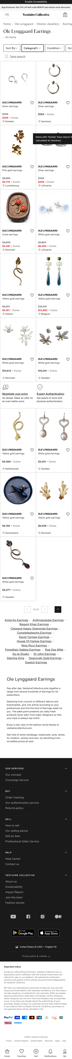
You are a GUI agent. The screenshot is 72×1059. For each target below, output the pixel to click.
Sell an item (12, 836)
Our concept (13, 775)
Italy (64, 1041)
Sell (8, 819)
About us (11, 881)
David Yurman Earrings (34, 637)
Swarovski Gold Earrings (45, 658)
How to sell (12, 825)
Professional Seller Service (22, 841)
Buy (7, 791)
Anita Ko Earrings (16, 620)
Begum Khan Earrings (34, 624)
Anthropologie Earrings (47, 620)
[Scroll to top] (58, 609)
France (9, 1041)
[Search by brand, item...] (6, 14)
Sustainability (13, 887)
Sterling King (15, 658)
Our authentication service (22, 803)
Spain (57, 1041)
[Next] (44, 609)
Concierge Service (17, 780)
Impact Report (14, 892)
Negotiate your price (15, 394)
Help (8, 852)
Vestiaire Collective (20, 875)
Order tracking (14, 797)
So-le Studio (20, 654)
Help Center (12, 859)
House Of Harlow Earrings (34, 641)
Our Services (14, 768)
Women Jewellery (48, 24)
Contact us (12, 864)
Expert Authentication (50, 394)
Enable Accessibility (36, 1)
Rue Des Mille (54, 650)
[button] (65, 14)
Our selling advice (16, 831)
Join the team (14, 897)
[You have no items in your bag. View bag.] (65, 14)
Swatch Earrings (36, 662)
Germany (49, 1041)
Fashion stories (14, 903)
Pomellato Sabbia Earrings (22, 650)
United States (37, 1041)
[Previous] (27, 609)
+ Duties (13, 117)
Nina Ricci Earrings (34, 645)
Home (7, 24)
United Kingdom (21, 1041)
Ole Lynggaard (24, 24)
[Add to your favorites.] (32, 103)
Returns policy (14, 808)
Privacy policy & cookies (34, 956)
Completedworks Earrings (34, 633)
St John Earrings (44, 654)
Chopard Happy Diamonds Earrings (34, 629)
